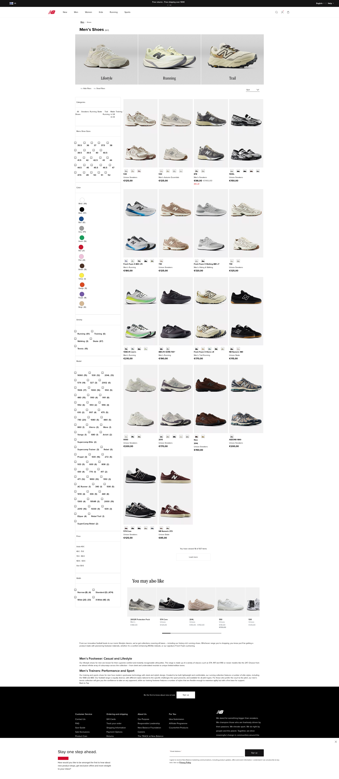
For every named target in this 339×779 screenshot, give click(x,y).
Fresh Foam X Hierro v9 (204, 352)
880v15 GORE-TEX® (167, 352)
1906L (231, 174)
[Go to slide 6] (208, 633)
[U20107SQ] (187, 436)
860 (92, 678)
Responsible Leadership (149, 723)
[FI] (9, 3)
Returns (110, 736)
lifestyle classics (125, 643)
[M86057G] (146, 261)
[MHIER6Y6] (222, 349)
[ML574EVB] (132, 528)
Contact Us (80, 719)
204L (196, 443)
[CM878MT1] (203, 171)
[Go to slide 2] (169, 5)
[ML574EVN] (152, 528)
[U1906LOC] (258, 171)
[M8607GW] (139, 261)
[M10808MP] (146, 349)
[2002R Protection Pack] (141, 602)
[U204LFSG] (196, 436)
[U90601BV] (139, 436)
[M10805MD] (139, 349)
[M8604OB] (152, 261)
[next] (251, 603)
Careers (141, 732)
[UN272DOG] (161, 528)
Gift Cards (111, 719)
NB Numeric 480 (236, 352)
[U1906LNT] (245, 171)
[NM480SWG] (238, 349)
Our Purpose (143, 719)
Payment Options (114, 732)
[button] (282, 12)
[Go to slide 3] (171, 5)
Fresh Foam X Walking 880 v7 (206, 264)
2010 (161, 440)
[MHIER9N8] (203, 349)
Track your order (113, 723)
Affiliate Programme (178, 723)
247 (246, 663)
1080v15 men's (129, 352)
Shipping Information (116, 727)
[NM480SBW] (232, 349)
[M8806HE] (196, 261)
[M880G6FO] (168, 349)
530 (125, 174)
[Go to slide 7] (217, 633)
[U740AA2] (238, 261)
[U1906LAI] (238, 171)
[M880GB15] (161, 349)
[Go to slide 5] (200, 633)
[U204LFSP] (203, 436)
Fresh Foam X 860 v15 (133, 264)
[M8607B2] (126, 261)
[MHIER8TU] (216, 349)
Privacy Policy (185, 762)
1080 (85, 678)
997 (214, 663)
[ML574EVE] (139, 528)
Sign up (186, 695)
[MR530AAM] (161, 171)
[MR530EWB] (174, 171)
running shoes (194, 643)
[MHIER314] (209, 349)
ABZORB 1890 (235, 440)
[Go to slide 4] (192, 633)
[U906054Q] (132, 436)
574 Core (127, 531)
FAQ (77, 723)
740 (160, 264)
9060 (125, 440)
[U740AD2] (232, 261)
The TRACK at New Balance (150, 736)
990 (221, 663)
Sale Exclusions (82, 732)
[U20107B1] (174, 436)
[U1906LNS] (251, 171)
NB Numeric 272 (166, 531)
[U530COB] (132, 171)
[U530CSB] (181, 171)
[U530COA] (139, 171)
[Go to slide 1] (168, 5)
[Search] (276, 12)
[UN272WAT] (168, 528)
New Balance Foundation (149, 727)
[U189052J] (232, 436)
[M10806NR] (132, 349)
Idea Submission (176, 719)
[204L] (200, 602)
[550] (230, 602)
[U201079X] (181, 436)
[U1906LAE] (232, 171)
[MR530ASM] (168, 171)
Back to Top (84, 683)
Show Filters (100, 88)
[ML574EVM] (126, 528)
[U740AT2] (161, 261)
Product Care (81, 736)
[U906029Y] (126, 436)
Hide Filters (87, 88)
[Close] (336, 741)
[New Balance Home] (53, 12)
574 (210, 663)
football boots (102, 643)
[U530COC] (126, 171)
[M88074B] (203, 261)
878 (195, 174)
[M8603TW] (132, 261)
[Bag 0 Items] (288, 12)
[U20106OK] (168, 436)
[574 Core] (171, 602)
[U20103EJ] (161, 436)
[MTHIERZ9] (196, 349)
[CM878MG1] (196, 171)
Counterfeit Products (178, 727)
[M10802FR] (126, 349)
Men (82, 22)
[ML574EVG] (146, 528)
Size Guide (80, 727)
